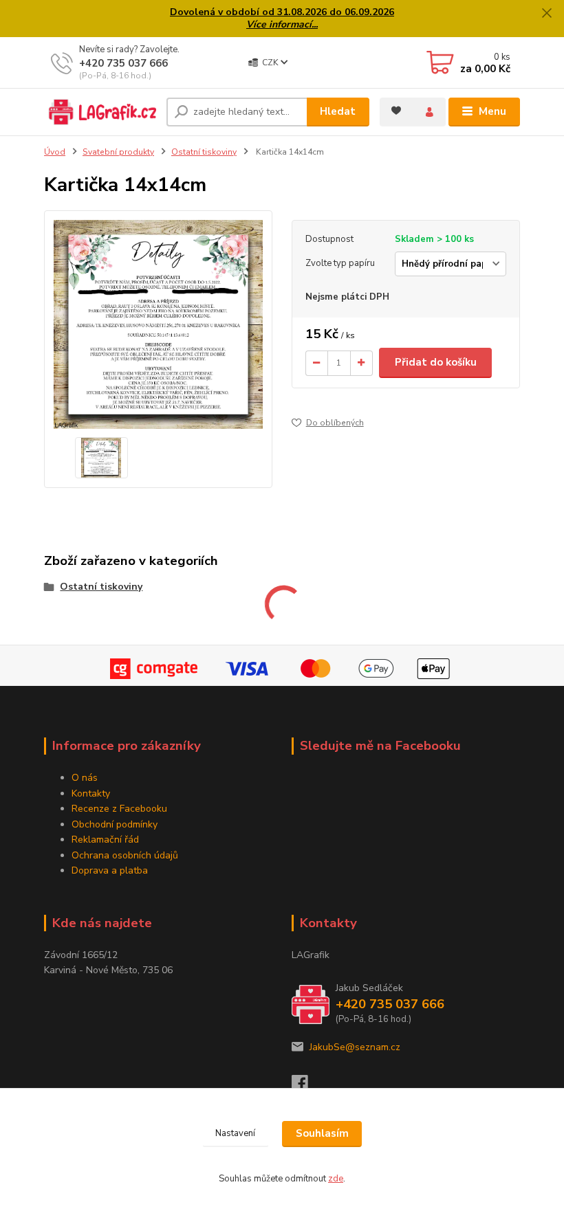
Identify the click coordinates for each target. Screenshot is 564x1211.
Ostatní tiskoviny (204, 151)
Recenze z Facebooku (119, 808)
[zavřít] (547, 13)
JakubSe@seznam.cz (355, 1047)
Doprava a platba (110, 870)
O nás (85, 777)
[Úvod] (100, 112)
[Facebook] (306, 1086)
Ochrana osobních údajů (125, 855)
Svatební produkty (118, 151)
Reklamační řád (105, 839)
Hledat (338, 111)
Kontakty (91, 793)
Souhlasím (322, 1133)
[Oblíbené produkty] (396, 111)
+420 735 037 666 (123, 63)
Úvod (54, 151)
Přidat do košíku (436, 362)
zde (335, 1179)
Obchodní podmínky (115, 824)
